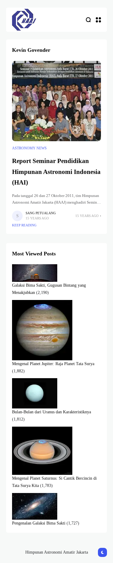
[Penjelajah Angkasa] (24, 19)
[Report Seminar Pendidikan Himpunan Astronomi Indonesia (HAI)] (56, 101)
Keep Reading (24, 225)
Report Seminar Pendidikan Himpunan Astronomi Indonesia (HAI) (56, 171)
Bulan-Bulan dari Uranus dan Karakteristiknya (51, 412)
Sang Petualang (41, 213)
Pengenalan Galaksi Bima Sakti (38, 523)
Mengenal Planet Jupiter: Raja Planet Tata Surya (53, 363)
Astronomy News (29, 148)
